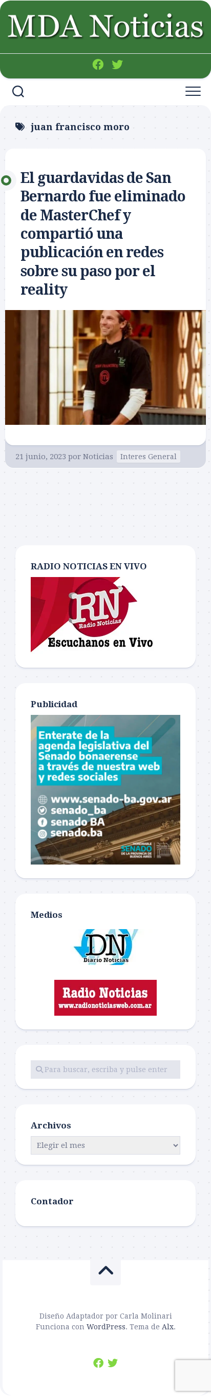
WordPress (106, 1327)
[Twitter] (117, 64)
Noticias (98, 456)
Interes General (148, 457)
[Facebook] (97, 64)
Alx (168, 1327)
